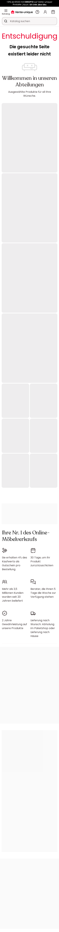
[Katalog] (6, 11)
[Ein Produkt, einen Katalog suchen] (5, 21)
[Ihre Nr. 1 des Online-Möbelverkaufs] (22, 11)
